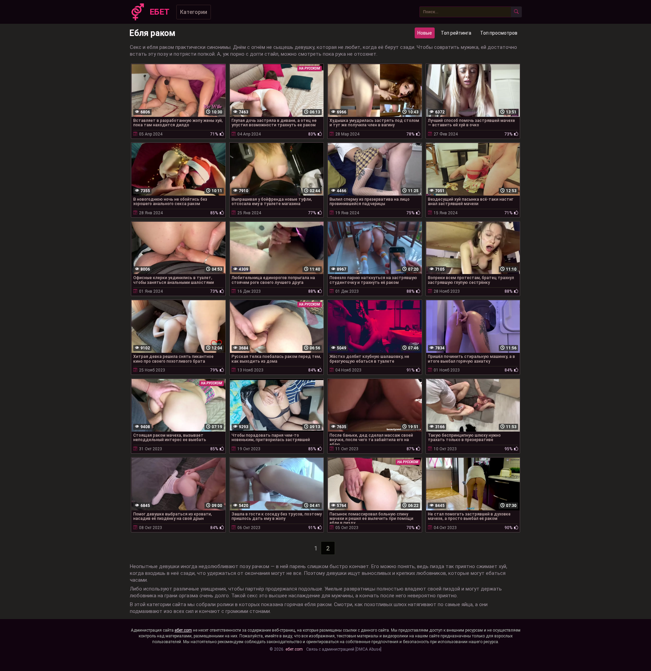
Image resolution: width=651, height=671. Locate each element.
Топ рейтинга (456, 33)
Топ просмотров (498, 33)
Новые (424, 33)
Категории (193, 12)
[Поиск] (516, 11)
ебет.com (183, 630)
